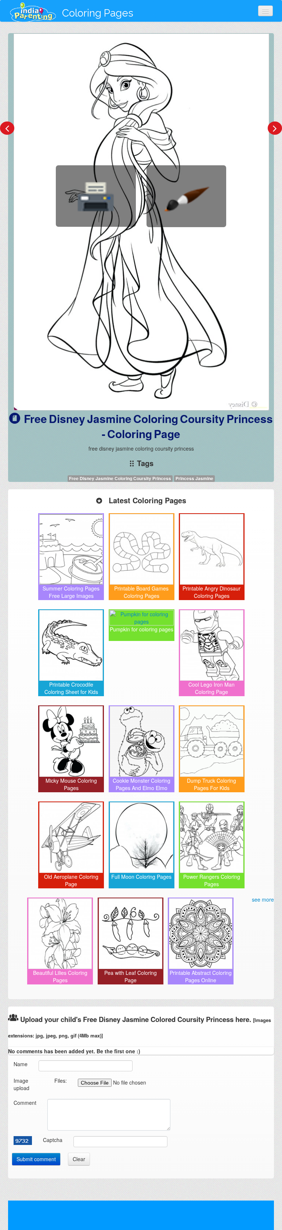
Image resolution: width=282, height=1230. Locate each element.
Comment (25, 1102)
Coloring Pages (97, 13)
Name (21, 1064)
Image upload (21, 1084)
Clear (79, 1159)
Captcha (52, 1139)
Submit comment (36, 1159)
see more (263, 899)
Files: (60, 1080)
